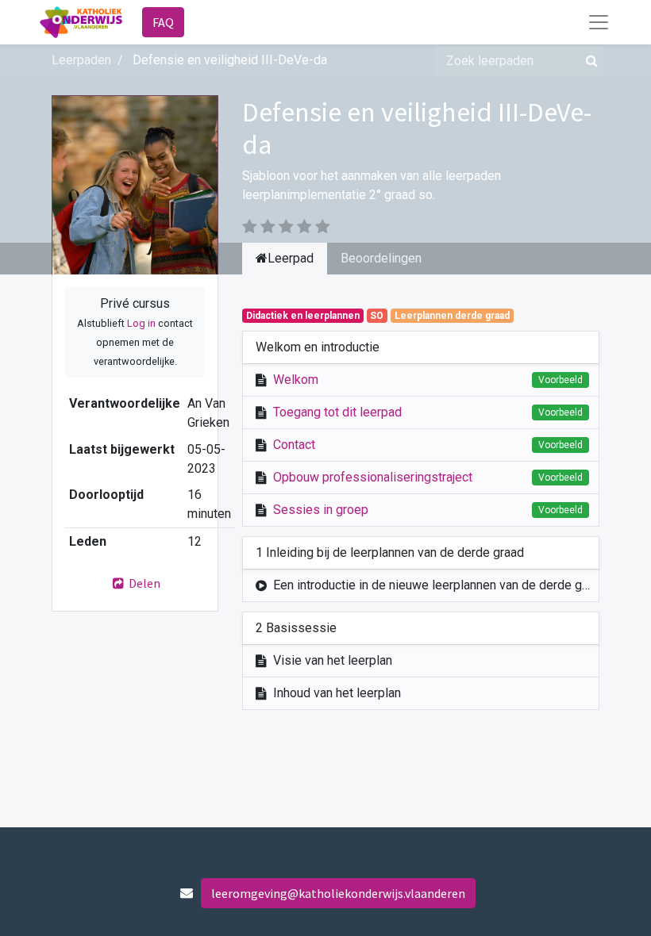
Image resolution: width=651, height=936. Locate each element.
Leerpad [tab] (291, 258)
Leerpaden (81, 59)
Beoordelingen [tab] (381, 258)
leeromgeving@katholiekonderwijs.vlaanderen (338, 893)
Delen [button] (143, 583)
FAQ (163, 22)
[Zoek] (589, 60)
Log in (141, 323)
